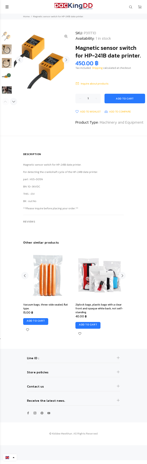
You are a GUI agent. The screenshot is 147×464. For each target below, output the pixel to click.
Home (26, 16)
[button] (10, 457)
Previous (19, 59)
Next (66, 59)
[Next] (13, 101)
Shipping (97, 68)
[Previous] (25, 275)
